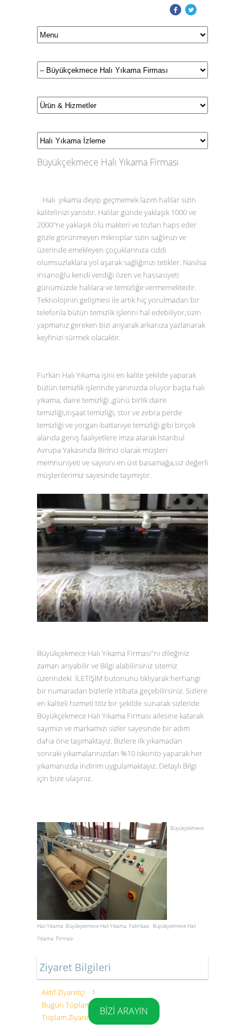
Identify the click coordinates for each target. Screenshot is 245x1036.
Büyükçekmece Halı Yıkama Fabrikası (107, 926)
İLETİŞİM (89, 678)
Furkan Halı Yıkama (68, 375)
